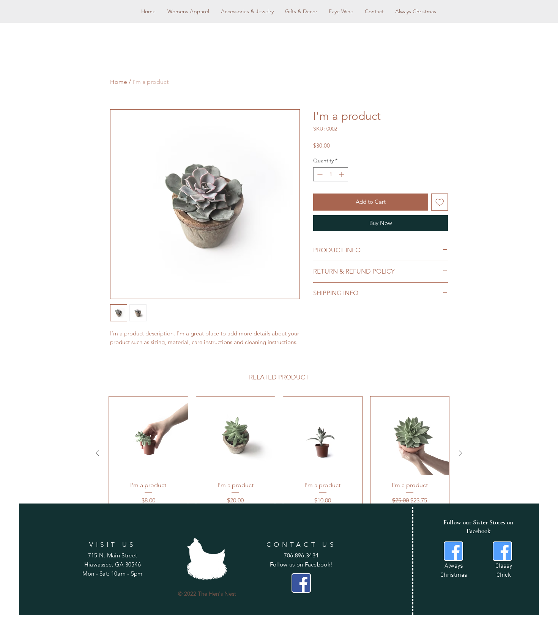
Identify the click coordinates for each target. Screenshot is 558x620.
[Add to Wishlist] (439, 202)
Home (118, 81)
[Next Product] (460, 453)
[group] (279, 453)
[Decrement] (319, 174)
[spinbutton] (330, 174)
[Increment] (342, 174)
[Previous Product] (97, 453)
